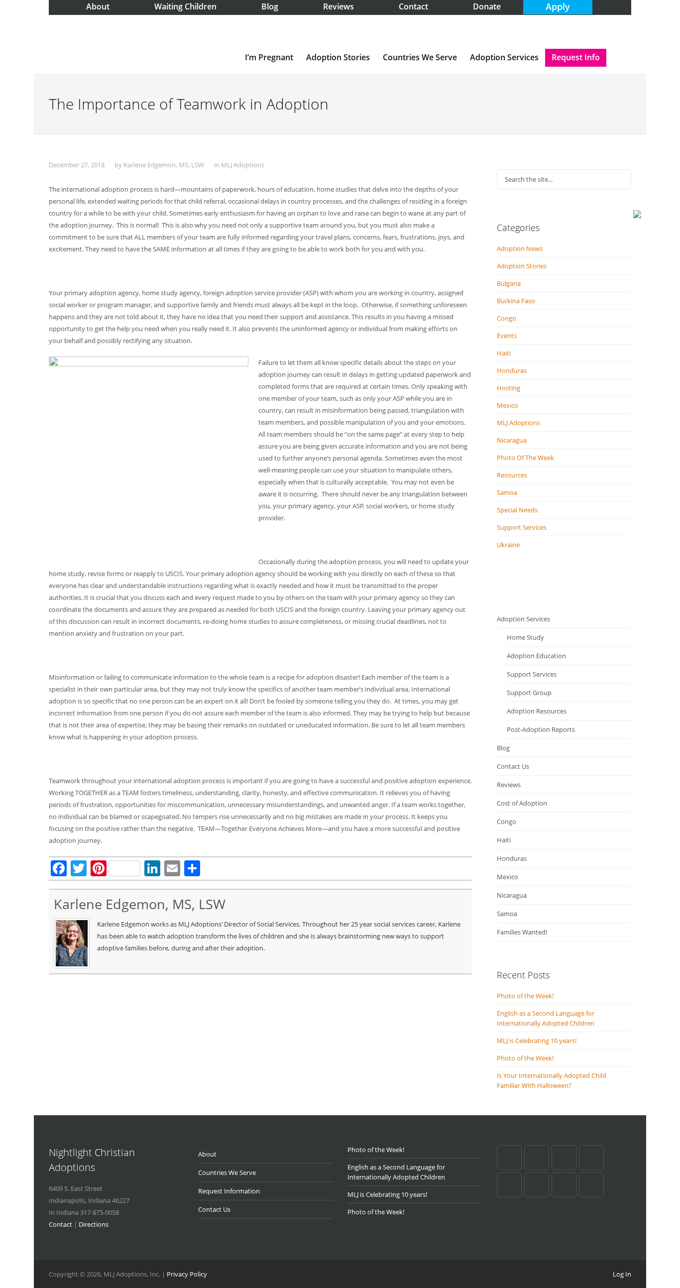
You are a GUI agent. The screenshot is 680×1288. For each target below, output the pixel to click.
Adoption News (520, 248)
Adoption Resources (537, 710)
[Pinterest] (564, 1157)
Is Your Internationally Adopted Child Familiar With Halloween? (551, 1080)
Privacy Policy (187, 1274)
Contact (60, 1224)
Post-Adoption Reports (541, 729)
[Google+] (536, 1157)
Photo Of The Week (525, 457)
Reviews (509, 784)
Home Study (525, 637)
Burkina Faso (516, 300)
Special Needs (517, 509)
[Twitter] (509, 1184)
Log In (622, 1274)
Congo (506, 318)
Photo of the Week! (525, 995)
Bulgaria (509, 283)
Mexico (507, 405)
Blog (503, 747)
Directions (94, 1224)
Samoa (507, 492)
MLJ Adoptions (242, 164)
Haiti (504, 353)
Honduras (512, 370)
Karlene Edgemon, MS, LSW (163, 164)
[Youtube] (536, 1184)
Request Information (229, 1190)
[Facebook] (509, 1157)
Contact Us (513, 766)
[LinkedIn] (591, 1157)
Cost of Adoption (522, 803)
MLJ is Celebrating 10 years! (536, 1040)
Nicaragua (512, 440)
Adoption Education (536, 655)
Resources (512, 474)
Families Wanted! (522, 932)
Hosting (508, 387)
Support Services (522, 527)
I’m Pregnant (269, 57)
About (207, 1154)
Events (507, 335)
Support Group (529, 692)
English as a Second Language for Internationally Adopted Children (545, 1018)
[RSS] (564, 1184)
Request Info (576, 57)
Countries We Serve (420, 57)
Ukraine (508, 544)
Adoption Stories (338, 57)
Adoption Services (504, 57)
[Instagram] (591, 1184)
